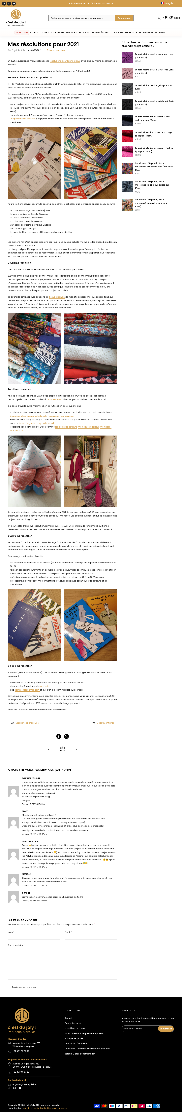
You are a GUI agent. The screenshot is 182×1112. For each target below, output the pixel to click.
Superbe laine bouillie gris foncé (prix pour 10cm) (154, 103)
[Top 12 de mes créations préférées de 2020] (48, 749)
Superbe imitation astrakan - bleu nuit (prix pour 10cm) (152, 118)
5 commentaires (56, 50)
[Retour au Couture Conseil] (62, 749)
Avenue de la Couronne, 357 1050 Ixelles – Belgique (27, 1045)
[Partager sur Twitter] (66, 736)
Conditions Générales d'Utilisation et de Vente (87, 1048)
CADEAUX (162, 32)
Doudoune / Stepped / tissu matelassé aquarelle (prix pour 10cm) (151, 203)
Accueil (68, 1018)
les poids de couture (66, 426)
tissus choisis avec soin (27, 689)
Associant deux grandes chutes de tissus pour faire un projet (42, 415)
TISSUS (44, 32)
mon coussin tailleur (88, 426)
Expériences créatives (27, 722)
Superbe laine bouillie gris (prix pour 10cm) (153, 87)
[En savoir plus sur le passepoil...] (77, 749)
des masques (54, 399)
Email (68, 932)
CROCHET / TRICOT (123, 32)
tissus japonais (57, 296)
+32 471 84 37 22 (21, 1071)
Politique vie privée (74, 1038)
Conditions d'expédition (76, 1043)
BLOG (138, 32)
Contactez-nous (73, 1023)
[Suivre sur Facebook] (4, 4)
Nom (11, 932)
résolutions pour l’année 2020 (65, 60)
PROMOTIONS (21, 32)
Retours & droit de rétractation (80, 1053)
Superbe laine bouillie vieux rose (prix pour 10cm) (154, 71)
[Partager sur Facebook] (58, 736)
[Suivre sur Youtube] (14, 4)
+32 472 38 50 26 (21, 1051)
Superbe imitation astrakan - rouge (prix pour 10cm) (153, 134)
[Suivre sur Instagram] (9, 4)
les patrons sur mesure (23, 118)
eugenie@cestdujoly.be (24, 1084)
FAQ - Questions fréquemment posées (84, 1033)
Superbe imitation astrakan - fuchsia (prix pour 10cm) (154, 150)
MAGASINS (148, 32)
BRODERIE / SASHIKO (101, 32)
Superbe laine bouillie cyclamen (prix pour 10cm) (154, 56)
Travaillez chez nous (75, 1028)
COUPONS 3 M (57, 32)
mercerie (44, 686)
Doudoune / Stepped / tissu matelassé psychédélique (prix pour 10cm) (154, 167)
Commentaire (16, 944)
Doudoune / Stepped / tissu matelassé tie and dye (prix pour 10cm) (152, 185)
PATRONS (83, 32)
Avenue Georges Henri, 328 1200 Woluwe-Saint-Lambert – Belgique (32, 1065)
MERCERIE (70, 32)
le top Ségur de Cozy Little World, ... (37, 423)
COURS (33, 32)
